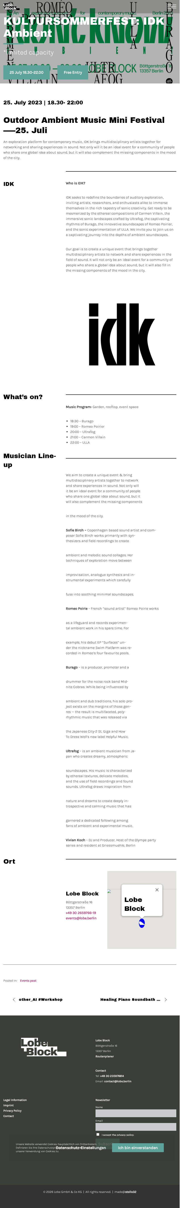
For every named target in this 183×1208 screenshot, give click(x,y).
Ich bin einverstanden (138, 1147)
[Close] (157, 890)
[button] (142, 923)
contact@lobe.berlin (117, 1081)
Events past (28, 981)
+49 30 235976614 (112, 1076)
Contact (8, 1116)
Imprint (8, 1105)
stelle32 (130, 1192)
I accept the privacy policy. (118, 1135)
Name (99, 1107)
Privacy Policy (12, 1110)
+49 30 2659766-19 (81, 913)
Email (99, 1120)
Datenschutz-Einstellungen (81, 1147)
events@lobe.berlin (81, 918)
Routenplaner (105, 1056)
